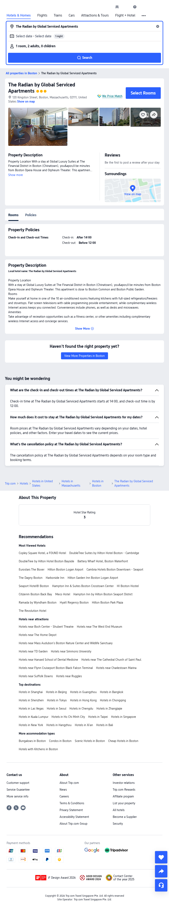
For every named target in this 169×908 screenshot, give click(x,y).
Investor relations (124, 782)
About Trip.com (69, 782)
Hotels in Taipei (98, 716)
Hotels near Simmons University (71, 651)
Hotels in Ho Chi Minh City (68, 716)
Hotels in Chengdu (81, 708)
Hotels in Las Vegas (31, 708)
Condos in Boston (60, 741)
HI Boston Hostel (128, 586)
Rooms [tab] (13, 215)
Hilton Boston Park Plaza (107, 602)
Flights (42, 15)
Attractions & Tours (95, 15)
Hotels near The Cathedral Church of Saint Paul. (111, 659)
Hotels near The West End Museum (99, 626)
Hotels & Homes (19, 15)
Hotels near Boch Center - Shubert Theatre (46, 626)
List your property (124, 803)
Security (118, 823)
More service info (17, 796)
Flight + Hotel (125, 15)
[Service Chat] (161, 885)
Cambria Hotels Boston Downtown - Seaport (115, 569)
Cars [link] (72, 15)
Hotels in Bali (104, 725)
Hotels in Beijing (56, 692)
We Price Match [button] (112, 96)
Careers (64, 796)
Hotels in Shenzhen (31, 700)
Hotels (24, 483)
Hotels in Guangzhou (83, 692)
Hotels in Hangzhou (59, 725)
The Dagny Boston (30, 577)
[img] (37, 127)
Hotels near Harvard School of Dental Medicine (48, 659)
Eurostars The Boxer (31, 569)
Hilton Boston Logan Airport (65, 569)
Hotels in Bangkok (111, 692)
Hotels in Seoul (56, 708)
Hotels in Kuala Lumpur (33, 716)
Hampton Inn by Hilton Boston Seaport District (103, 594)
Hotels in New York (31, 725)
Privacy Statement (71, 810)
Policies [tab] (30, 215)
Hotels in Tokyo (57, 700)
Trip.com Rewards (124, 789)
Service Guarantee (18, 789)
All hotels (118, 810)
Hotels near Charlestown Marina (116, 668)
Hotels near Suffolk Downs (36, 676)
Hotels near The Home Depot (37, 635)
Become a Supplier (125, 816)
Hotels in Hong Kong (83, 700)
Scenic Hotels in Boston (90, 741)
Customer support (18, 782)
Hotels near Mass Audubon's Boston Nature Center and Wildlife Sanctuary (66, 643)
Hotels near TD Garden (33, 651)
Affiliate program (123, 796)
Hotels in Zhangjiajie (109, 708)
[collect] (161, 857)
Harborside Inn (55, 577)
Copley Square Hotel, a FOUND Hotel (42, 553)
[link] (117, 6)
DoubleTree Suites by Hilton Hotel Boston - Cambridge (104, 553)
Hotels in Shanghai (31, 692)
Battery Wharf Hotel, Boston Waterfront (102, 561)
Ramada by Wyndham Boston (37, 602)
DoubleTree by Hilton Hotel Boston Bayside (46, 561)
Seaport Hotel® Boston (34, 586)
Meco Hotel (62, 594)
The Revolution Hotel (32, 610)
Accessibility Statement (74, 816)
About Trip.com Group (73, 823)
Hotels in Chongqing (113, 700)
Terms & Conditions (72, 803)
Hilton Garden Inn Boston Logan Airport (93, 577)
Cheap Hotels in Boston (123, 741)
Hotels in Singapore (123, 716)
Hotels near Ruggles (69, 676)
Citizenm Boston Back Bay (35, 594)
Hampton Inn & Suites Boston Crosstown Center (83, 586)
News (63, 789)
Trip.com (10, 483)
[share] (161, 871)
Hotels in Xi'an (84, 725)
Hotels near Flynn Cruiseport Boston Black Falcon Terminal (56, 668)
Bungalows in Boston (32, 741)
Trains (58, 15)
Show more (15, 175)
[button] (126, 6)
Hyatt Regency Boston (74, 602)
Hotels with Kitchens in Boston (38, 749)
